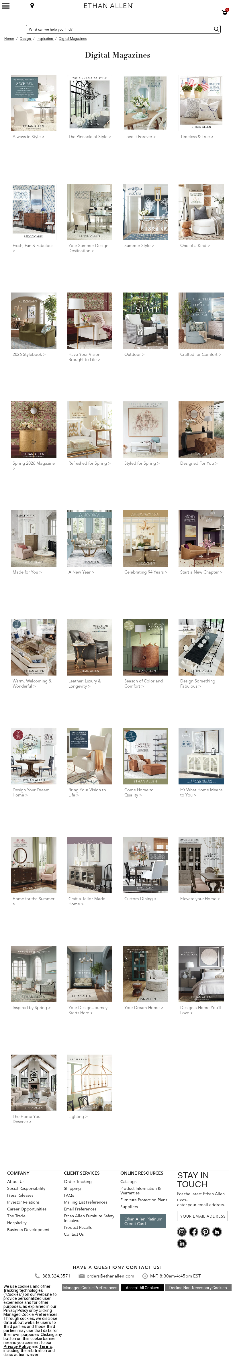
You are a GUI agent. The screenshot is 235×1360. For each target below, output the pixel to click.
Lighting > (78, 1116)
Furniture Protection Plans (143, 1199)
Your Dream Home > (144, 1007)
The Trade (16, 1215)
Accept (142, 1287)
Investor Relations (23, 1202)
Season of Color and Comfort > (143, 683)
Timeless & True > (197, 136)
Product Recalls (78, 1227)
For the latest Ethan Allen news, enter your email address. (201, 1199)
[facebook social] (193, 1231)
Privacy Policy (17, 1346)
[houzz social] (217, 1231)
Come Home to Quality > (139, 792)
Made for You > (27, 572)
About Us (15, 1181)
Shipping (72, 1188)
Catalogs (128, 1181)
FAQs (69, 1195)
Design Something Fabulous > (197, 683)
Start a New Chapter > (201, 572)
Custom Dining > (140, 898)
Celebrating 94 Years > (146, 572)
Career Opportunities (26, 1209)
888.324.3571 (56, 1276)
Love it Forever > (140, 136)
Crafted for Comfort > (201, 354)
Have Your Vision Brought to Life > (84, 357)
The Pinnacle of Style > (89, 136)
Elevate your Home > (200, 898)
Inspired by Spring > (32, 1007)
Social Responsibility (26, 1188)
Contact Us (74, 1234)
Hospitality (17, 1222)
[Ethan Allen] (137, 4)
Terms (45, 1346)
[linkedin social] (182, 1243)
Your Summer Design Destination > (88, 248)
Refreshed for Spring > (89, 463)
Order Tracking (78, 1181)
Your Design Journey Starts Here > (87, 1010)
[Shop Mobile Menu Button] (6, 6)
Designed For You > (199, 463)
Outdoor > (134, 354)
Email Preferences (80, 1209)
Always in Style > (29, 136)
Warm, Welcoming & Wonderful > (32, 683)
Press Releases (20, 1195)
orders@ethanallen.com (110, 1276)
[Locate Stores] (32, 5)
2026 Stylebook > (29, 354)
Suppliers (129, 1206)
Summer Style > (139, 245)
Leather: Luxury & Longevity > (84, 683)
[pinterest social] (205, 1231)
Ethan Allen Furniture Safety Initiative (89, 1218)
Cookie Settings (90, 1287)
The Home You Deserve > (26, 1119)
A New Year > (81, 572)
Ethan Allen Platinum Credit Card (143, 1221)
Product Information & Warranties (140, 1191)
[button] (225, 12)
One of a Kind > (195, 245)
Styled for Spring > (142, 463)
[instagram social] (182, 1231)
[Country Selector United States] (20, 29)
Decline (198, 1287)
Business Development (28, 1229)
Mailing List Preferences (85, 1202)
